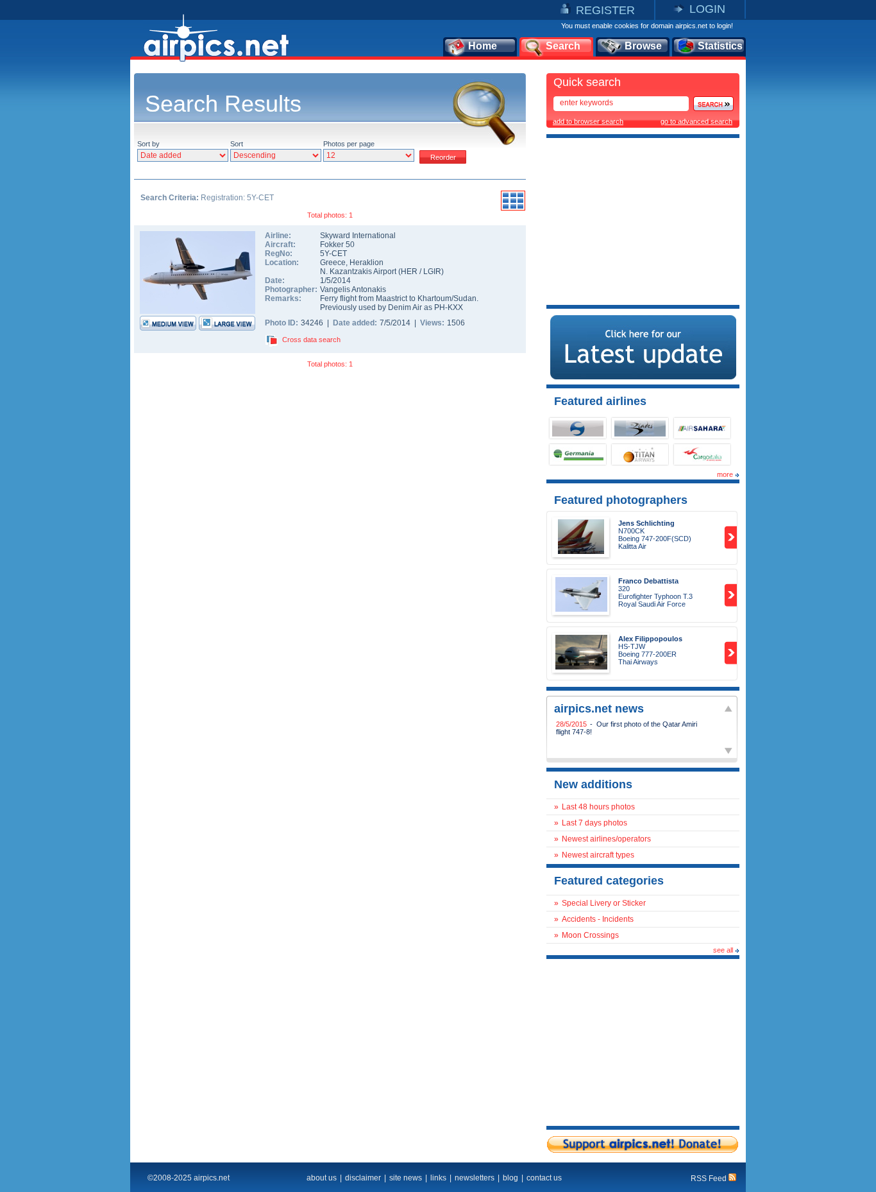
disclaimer (363, 1177)
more (725, 474)
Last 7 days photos (594, 822)
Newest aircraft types (598, 855)
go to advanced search (696, 121)
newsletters (474, 1177)
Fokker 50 (337, 244)
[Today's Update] (643, 376)
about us (322, 1177)
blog (510, 1177)
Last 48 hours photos (598, 806)
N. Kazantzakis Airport (358, 271)
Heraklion (366, 262)
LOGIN (707, 9)
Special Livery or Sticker (604, 903)
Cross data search (311, 339)
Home (482, 45)
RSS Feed (710, 1178)
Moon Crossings (590, 935)
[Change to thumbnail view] (513, 208)
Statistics (720, 45)
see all (723, 950)
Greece (333, 262)
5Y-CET (333, 253)
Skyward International (358, 235)
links (438, 1177)
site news (405, 1177)
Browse (643, 45)
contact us (544, 1177)
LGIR (432, 271)
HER (409, 271)
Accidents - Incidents (598, 919)
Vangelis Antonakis (353, 289)
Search (563, 45)
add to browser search (588, 121)
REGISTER (605, 10)
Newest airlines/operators (606, 838)
